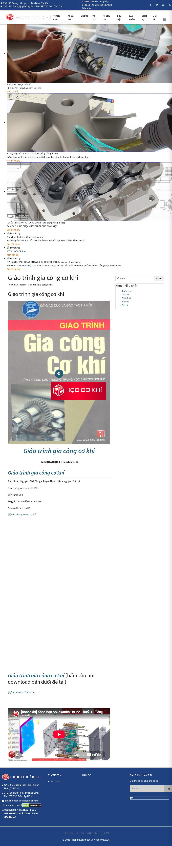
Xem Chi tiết (12, 91)
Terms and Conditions (90, 833)
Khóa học (127, 291)
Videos (84, 15)
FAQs (108, 833)
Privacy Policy (68, 833)
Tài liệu (125, 294)
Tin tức (125, 305)
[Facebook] (150, 5)
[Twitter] (157, 5)
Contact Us (55, 781)
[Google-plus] (163, 5)
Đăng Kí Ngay (13, 243)
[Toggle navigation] (164, 19)
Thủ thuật (127, 298)
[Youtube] (170, 5)
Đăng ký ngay (13, 160)
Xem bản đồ (12, 254)
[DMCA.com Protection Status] (31, 805)
